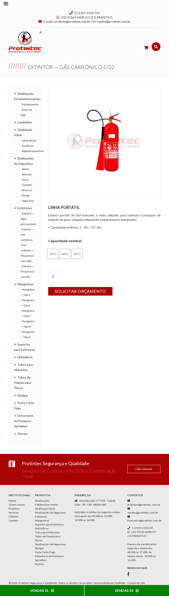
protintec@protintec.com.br (72, 21)
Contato (13, 520)
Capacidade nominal (64, 241)
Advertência (29, 140)
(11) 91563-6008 (72, 17)
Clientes (13, 516)
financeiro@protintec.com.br (144, 520)
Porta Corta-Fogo (45, 552)
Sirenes (22, 433)
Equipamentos (30, 104)
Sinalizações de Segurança (50, 512)
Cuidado (27, 184)
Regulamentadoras (33, 151)
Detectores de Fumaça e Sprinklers (23, 421)
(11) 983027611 (102, 17)
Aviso (25, 179)
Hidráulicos (25, 357)
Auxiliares (28, 145)
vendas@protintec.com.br (113, 21)
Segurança (28, 200)
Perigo (25, 195)
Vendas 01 (39, 590)
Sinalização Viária (45, 508)
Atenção (27, 174)
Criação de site (136, 583)
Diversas (27, 190)
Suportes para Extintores (49, 524)
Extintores (24, 208)
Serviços (14, 512)
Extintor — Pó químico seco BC (27, 271)
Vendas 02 (124, 590)
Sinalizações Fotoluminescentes (46, 502)
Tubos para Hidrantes (47, 532)
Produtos (14, 508)
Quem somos (17, 504)
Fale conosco (144, 469)
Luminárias (24, 122)
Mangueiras (25, 284)
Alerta (25, 169)
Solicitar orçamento (80, 291)
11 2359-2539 (84, 13)
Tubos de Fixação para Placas (22, 382)
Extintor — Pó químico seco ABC (27, 256)
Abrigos (22, 395)
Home (12, 500)
